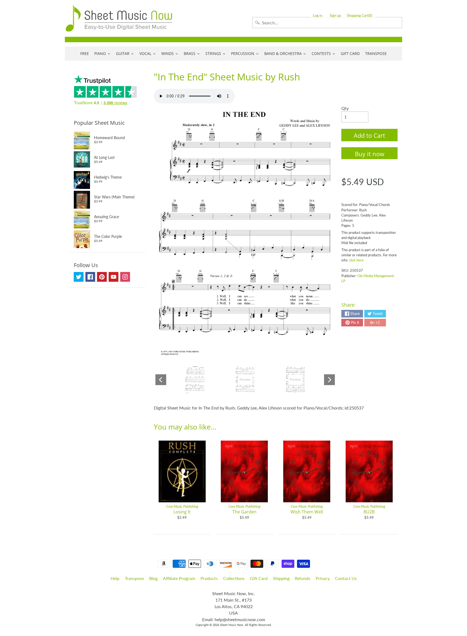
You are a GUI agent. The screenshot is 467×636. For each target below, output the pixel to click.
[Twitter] (79, 277)
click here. (356, 260)
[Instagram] (125, 277)
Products (209, 578)
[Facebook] (90, 277)
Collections (234, 578)
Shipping (281, 578)
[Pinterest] (102, 277)
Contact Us (346, 578)
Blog (153, 578)
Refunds (302, 578)
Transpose (134, 578)
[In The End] (195, 380)
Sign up (335, 15)
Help (115, 578)
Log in (317, 15)
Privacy (323, 578)
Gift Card (259, 578)
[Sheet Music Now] (119, 18)
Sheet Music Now (231, 625)
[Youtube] (113, 277)
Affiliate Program (179, 578)
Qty (345, 108)
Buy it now (369, 154)
